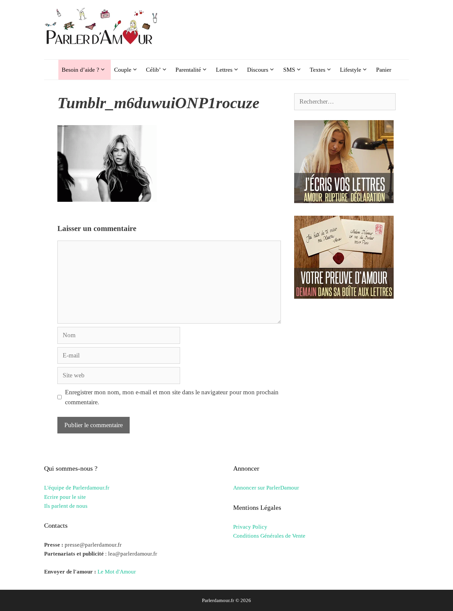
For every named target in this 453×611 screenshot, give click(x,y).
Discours (257, 69)
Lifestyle (350, 69)
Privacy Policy (250, 527)
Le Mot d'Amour (116, 572)
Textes (317, 69)
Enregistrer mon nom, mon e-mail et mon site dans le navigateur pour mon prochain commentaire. (172, 397)
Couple (122, 69)
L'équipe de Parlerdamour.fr (76, 488)
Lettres (224, 69)
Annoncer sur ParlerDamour (266, 488)
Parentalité (188, 69)
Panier (383, 69)
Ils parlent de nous (66, 506)
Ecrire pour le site (65, 497)
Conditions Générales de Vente (269, 536)
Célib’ (153, 69)
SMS (289, 69)
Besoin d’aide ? (80, 69)
